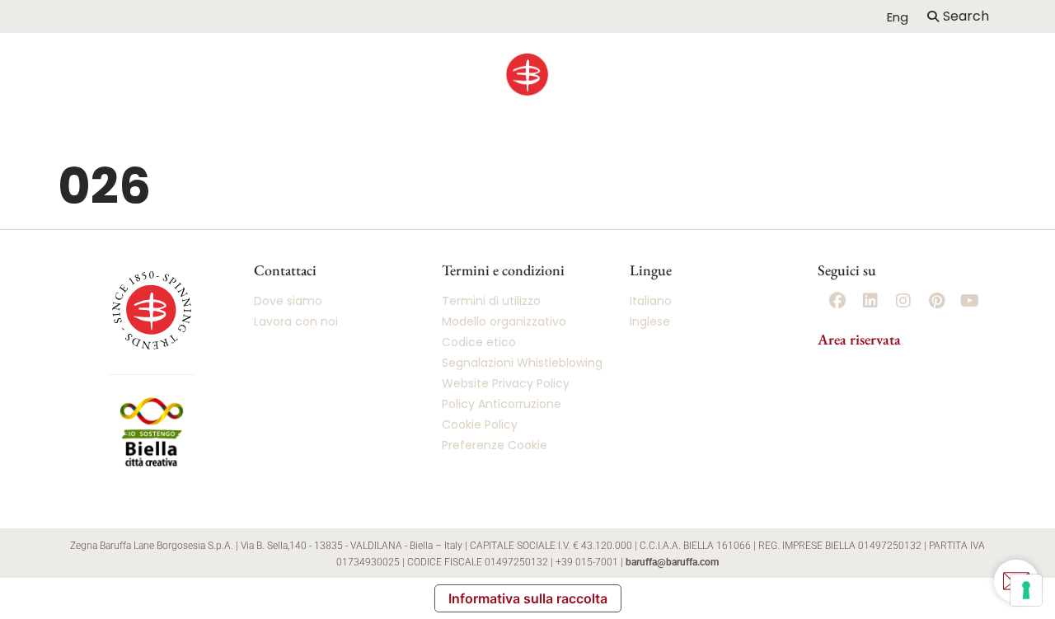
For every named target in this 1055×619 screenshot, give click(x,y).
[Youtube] (969, 300)
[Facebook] (837, 300)
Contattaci (924, 143)
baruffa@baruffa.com (672, 562)
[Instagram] (903, 300)
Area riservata (859, 339)
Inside (815, 143)
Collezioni (436, 143)
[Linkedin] (870, 300)
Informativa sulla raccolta (527, 598)
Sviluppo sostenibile (281, 143)
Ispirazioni (567, 143)
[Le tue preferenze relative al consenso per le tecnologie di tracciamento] (1026, 590)
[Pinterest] (936, 300)
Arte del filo (695, 143)
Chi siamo (117, 143)
